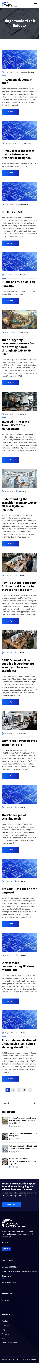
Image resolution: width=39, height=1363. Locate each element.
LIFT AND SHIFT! (15, 212)
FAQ (3, 1338)
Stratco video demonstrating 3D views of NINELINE (18, 966)
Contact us (5, 1334)
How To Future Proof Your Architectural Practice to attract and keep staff (19, 586)
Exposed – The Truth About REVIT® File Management (15, 425)
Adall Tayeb (27, 143)
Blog (3, 1330)
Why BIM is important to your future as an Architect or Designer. (18, 154)
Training (5, 1321)
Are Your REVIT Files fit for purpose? (19, 890)
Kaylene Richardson (27, 72)
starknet (25, 332)
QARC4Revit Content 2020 (17, 81)
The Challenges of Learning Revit (14, 816)
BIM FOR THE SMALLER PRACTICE (18, 284)
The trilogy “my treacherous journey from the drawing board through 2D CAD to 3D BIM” (19, 347)
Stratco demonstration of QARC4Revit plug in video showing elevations (19, 1044)
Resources (5, 1325)
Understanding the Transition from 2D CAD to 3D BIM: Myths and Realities (19, 504)
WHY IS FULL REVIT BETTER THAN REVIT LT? (19, 742)
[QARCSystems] (9, 4)
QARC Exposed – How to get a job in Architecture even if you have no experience (18, 666)
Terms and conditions (9, 1343)
